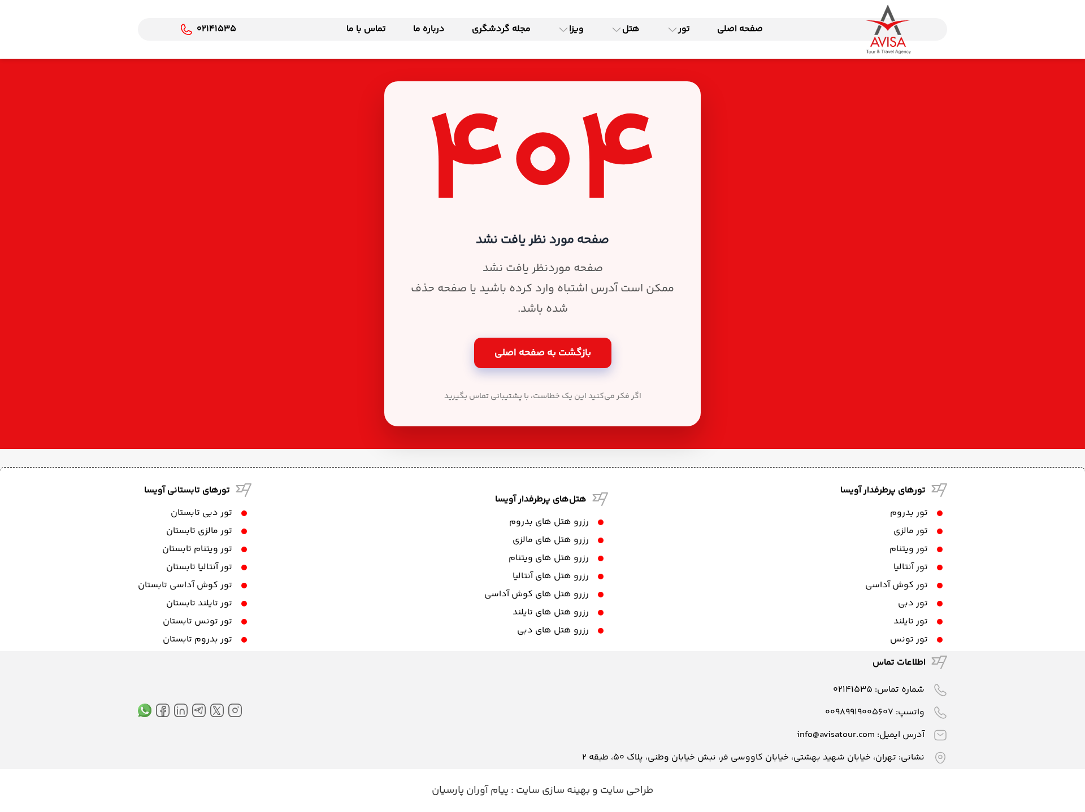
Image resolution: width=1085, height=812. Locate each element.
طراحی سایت (625, 790)
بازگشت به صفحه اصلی (542, 353)
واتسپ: (875, 712)
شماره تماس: (879, 690)
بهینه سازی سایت (552, 790)
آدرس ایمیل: (861, 735)
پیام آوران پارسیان (470, 790)
